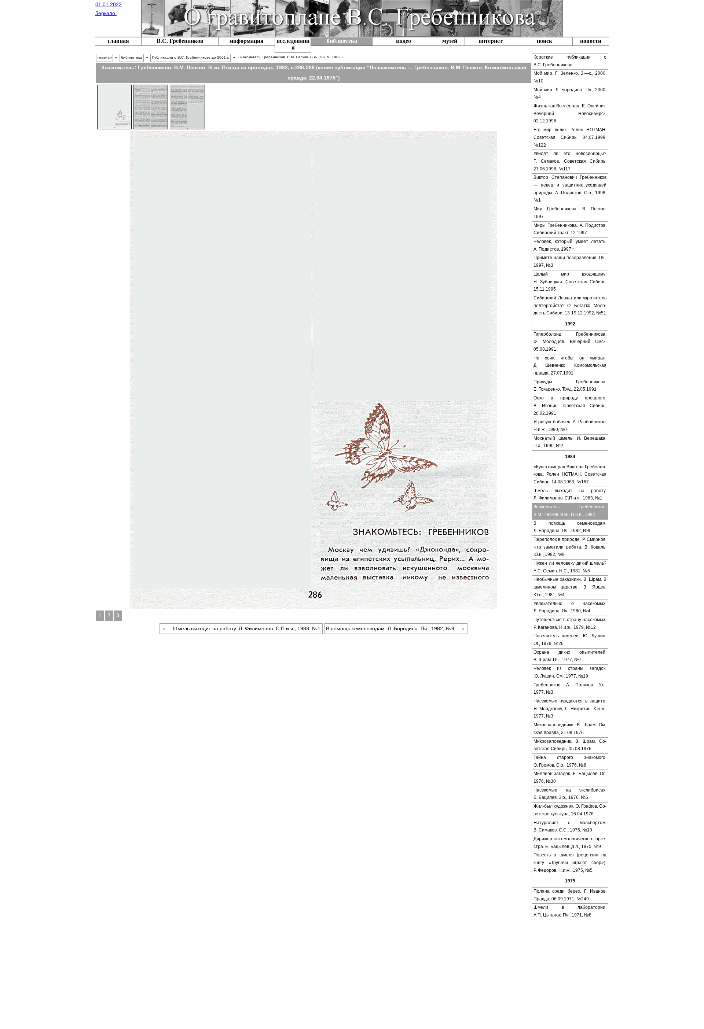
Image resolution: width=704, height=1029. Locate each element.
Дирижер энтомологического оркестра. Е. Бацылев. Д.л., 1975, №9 (570, 842)
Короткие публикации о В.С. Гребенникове (570, 61)
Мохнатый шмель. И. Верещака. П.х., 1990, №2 (570, 442)
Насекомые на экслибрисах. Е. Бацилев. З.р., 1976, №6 (570, 794)
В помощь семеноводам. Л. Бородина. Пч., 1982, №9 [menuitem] (390, 628)
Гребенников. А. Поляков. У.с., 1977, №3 (570, 688)
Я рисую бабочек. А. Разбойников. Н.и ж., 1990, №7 (570, 425)
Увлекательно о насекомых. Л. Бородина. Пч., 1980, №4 (570, 607)
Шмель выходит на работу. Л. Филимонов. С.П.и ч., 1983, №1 (570, 494)
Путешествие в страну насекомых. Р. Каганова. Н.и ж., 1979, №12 (570, 623)
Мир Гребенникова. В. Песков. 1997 (570, 212)
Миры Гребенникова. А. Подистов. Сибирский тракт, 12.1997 (570, 229)
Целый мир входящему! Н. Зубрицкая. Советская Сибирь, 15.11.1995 (570, 282)
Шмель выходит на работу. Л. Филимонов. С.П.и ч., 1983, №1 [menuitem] (246, 628)
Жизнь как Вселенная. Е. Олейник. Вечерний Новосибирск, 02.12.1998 (570, 113)
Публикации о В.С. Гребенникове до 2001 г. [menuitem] (190, 57)
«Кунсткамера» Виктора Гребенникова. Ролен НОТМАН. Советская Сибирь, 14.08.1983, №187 (570, 474)
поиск (544, 41)
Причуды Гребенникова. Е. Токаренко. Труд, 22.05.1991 (570, 385)
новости (590, 41)
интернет (490, 41)
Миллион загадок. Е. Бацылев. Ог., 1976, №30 (570, 777)
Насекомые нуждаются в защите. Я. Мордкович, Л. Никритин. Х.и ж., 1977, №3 (570, 708)
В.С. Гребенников (180, 41)
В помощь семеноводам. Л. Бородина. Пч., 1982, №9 (570, 527)
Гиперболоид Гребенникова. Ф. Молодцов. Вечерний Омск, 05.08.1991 (570, 342)
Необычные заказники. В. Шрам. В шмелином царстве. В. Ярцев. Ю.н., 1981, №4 (570, 587)
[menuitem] (118, 41)
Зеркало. (106, 13)
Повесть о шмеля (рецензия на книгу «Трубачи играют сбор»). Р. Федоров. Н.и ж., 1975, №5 (570, 862)
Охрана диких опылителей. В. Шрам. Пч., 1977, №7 (570, 656)
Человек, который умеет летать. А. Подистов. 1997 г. (570, 245)
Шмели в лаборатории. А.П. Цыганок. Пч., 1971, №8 (570, 911)
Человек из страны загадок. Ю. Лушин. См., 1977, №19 (570, 672)
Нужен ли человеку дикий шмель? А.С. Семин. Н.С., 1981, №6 (570, 567)
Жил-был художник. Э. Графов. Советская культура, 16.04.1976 (570, 810)
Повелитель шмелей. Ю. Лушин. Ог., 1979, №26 (570, 639)
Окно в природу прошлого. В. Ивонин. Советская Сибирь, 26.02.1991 (570, 405)
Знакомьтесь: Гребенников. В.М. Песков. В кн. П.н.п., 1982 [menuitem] (289, 57)
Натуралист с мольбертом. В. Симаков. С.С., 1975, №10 (570, 826)
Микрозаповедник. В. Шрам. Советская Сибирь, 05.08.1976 (570, 745)
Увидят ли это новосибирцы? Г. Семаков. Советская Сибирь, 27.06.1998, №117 (570, 161)
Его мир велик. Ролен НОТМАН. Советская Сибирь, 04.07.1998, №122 (570, 137)
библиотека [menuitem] (131, 57)
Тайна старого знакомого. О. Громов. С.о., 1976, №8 (570, 761)
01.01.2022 (108, 4)
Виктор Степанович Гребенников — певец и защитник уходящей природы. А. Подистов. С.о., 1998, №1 (570, 189)
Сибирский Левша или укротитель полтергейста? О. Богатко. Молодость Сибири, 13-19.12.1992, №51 (570, 305)
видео (403, 41)
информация (247, 41)
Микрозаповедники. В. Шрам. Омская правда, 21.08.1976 (570, 728)
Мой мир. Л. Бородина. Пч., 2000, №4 (570, 93)
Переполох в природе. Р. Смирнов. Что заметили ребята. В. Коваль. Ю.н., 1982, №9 (570, 547)
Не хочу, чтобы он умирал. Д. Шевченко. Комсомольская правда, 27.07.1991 (570, 365)
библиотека (342, 41)
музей (449, 41)
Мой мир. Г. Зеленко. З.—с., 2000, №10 (570, 77)
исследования (292, 44)
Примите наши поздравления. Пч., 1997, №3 (570, 261)
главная (118, 41)
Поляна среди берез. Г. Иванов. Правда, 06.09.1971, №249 (570, 895)
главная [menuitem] (104, 57)
